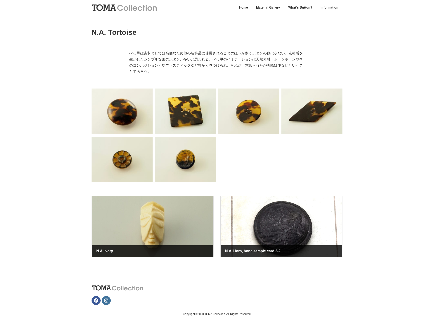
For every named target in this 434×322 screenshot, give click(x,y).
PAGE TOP (420, 308)
